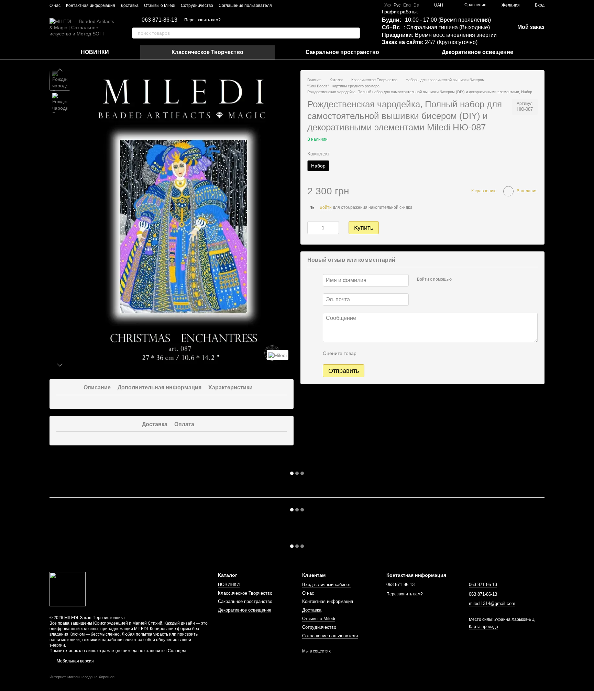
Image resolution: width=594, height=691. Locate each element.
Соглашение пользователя (245, 5)
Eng (407, 5)
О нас (55, 5)
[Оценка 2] (378, 353)
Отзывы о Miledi (159, 5)
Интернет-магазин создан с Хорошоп (82, 677)
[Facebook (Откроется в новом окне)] (290, 5)
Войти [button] (326, 207)
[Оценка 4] (400, 353)
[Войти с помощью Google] (470, 280)
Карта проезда (483, 626)
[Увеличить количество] (334, 228)
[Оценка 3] (389, 353)
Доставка (130, 5)
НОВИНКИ (95, 52)
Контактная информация (90, 5)
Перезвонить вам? (202, 20)
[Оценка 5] (411, 353)
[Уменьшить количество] (312, 228)
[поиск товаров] (354, 33)
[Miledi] (277, 355)
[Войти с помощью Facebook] (459, 280)
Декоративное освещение (477, 52)
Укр (387, 5)
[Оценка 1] (367, 353)
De (416, 5)
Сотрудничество (197, 5)
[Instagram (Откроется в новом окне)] (281, 5)
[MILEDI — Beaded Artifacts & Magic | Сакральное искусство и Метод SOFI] (68, 589)
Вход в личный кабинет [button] (326, 584)
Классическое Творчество (207, 52)
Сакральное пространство (342, 52)
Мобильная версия (75, 661)
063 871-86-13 (159, 20)
